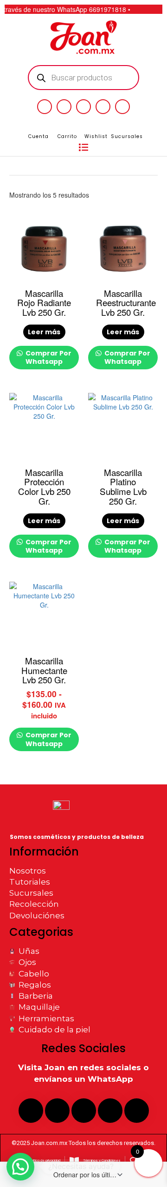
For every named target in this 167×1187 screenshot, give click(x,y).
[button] (83, 147)
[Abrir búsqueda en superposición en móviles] (83, 77)
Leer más (44, 332)
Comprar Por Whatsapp (47, 357)
